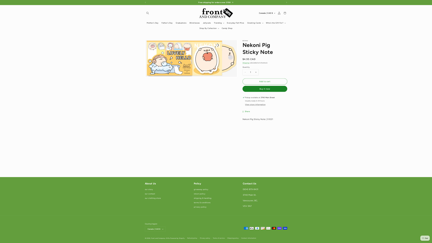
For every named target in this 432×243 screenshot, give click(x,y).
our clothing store (153, 198)
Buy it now (265, 89)
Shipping (246, 63)
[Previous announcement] (145, 2)
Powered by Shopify (177, 238)
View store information (255, 105)
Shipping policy (233, 238)
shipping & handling (203, 198)
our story (149, 189)
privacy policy (200, 207)
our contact (150, 194)
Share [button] (247, 111)
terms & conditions (202, 202)
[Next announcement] (286, 2)
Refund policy (192, 238)
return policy (199, 194)
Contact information (248, 238)
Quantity (246, 67)
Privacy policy (205, 238)
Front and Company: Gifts (160, 238)
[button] (148, 13)
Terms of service (219, 238)
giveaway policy (201, 189)
